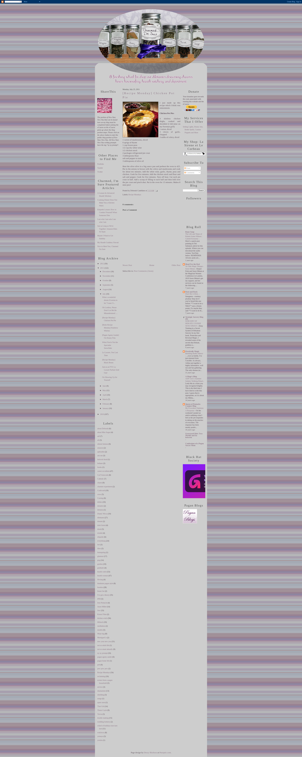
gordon (100, 564)
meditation (101, 626)
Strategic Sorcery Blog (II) (194, 318)
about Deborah (102, 428)
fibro (99, 548)
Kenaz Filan (101, 614)
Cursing (100, 498)
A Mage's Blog (191, 376)
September (106, 285)
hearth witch (102, 572)
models (100, 630)
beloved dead (102, 459)
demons (100, 510)
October (106, 280)
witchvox (100, 732)
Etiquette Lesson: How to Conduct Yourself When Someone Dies (107, 212)
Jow (98, 610)
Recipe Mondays (103, 672)
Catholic (100, 479)
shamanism (101, 691)
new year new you (104, 641)
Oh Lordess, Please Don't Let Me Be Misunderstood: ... (109, 310)
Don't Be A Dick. (192, 294)
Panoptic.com (165, 752)
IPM (99, 599)
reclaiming (101, 676)
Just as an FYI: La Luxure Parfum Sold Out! (110, 370)
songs (99, 698)
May (104, 390)
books (99, 467)
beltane (100, 463)
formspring (101, 552)
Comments (190, 173)
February (106, 404)
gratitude (100, 568)
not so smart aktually (105, 649)
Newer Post (127, 265)
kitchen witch (102, 618)
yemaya (100, 736)
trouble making (103, 718)
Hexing (100, 579)
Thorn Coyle (102, 710)
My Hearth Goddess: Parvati (108, 242)
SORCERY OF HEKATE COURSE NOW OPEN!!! (193, 323)
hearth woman (102, 576)
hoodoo (100, 587)
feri (98, 544)
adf (98, 436)
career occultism (103, 471)
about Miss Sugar (103, 432)
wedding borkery (103, 722)
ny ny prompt (102, 653)
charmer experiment (104, 486)
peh (98, 665)
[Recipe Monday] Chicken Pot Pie (149, 95)
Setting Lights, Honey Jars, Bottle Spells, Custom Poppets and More (193, 130)
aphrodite (100, 452)
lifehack (100, 622)
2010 (102, 414)
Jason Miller (101, 607)
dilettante (100, 517)
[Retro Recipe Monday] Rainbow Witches (110, 328)
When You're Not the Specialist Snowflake (110, 345)
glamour (100, 556)
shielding (100, 695)
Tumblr (100, 168)
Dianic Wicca (102, 514)
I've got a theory (103, 595)
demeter (100, 506)
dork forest (101, 525)
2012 (102, 263)
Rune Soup (189, 232)
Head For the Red (192, 264)
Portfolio (100, 164)
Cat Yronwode (102, 475)
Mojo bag (101, 634)
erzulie (99, 533)
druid (99, 529)
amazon (100, 448)
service (100, 687)
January (105, 408)
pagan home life (103, 661)
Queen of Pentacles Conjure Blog (192, 405)
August (105, 289)
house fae (100, 591)
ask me (100, 455)
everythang (101, 541)
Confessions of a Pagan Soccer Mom (194, 444)
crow (99, 494)
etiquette (100, 537)
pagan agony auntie (104, 657)
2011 (102, 268)
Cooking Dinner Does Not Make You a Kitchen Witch (107, 203)
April (104, 395)
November (106, 276)
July (104, 294)
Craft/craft (101, 490)
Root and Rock (191, 292)
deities (99, 502)
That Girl (100, 706)
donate (99, 521)
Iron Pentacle (102, 603)
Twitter (100, 172)
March (105, 399)
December (106, 271)
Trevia (99, 714)
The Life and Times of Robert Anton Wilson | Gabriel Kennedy (193, 236)
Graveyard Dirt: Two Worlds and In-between (193, 435)
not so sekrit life (103, 645)
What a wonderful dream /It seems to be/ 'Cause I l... (109, 300)
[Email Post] (156, 190)
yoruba (100, 740)
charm (99, 483)
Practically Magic (192, 351)
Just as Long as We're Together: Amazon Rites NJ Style (107, 229)
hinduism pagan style (105, 583)
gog (98, 560)
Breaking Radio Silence (194, 353)
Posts (188, 168)
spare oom (101, 702)
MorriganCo (102, 637)
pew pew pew (102, 668)
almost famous (102, 444)
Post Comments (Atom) (143, 271)
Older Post (176, 265)
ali (98, 440)
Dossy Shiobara (150, 752)
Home (151, 265)
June (104, 386)
